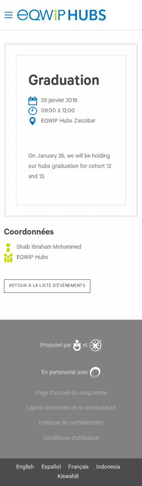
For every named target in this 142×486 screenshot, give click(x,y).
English (25, 468)
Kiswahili (68, 477)
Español (51, 468)
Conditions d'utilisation (71, 439)
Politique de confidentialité (71, 424)
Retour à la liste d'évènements (47, 286)
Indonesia (108, 468)
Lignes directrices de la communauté (71, 409)
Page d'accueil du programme (71, 394)
